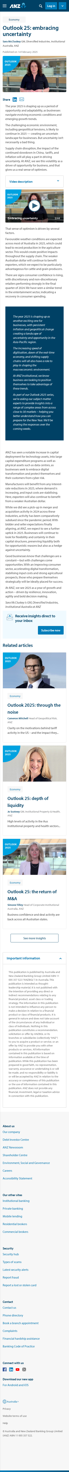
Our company (11, 1132)
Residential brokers (15, 1224)
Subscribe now (50, 630)
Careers (7, 1170)
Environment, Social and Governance (26, 1163)
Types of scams (12, 1262)
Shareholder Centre (15, 1155)
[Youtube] (18, 1370)
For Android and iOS (16, 1385)
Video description (21, 181)
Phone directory (13, 1315)
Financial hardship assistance (21, 1338)
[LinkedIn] (11, 1370)
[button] (62, 5)
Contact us (9, 1307)
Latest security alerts (15, 1270)
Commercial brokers (15, 1232)
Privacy (7, 1408)
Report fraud (11, 1277)
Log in (51, 6)
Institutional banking (16, 1201)
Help (5, 1423)
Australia (12, 1401)
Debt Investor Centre (16, 1139)
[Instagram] (24, 1370)
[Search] (40, 5)
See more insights (34, 938)
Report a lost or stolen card (19, 1285)
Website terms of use (15, 1416)
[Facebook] (5, 1370)
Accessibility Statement (17, 1178)
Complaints (10, 1331)
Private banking (13, 1208)
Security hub (11, 1254)
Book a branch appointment (21, 1323)
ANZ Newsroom (13, 1147)
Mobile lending (12, 1216)
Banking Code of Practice (19, 1346)
